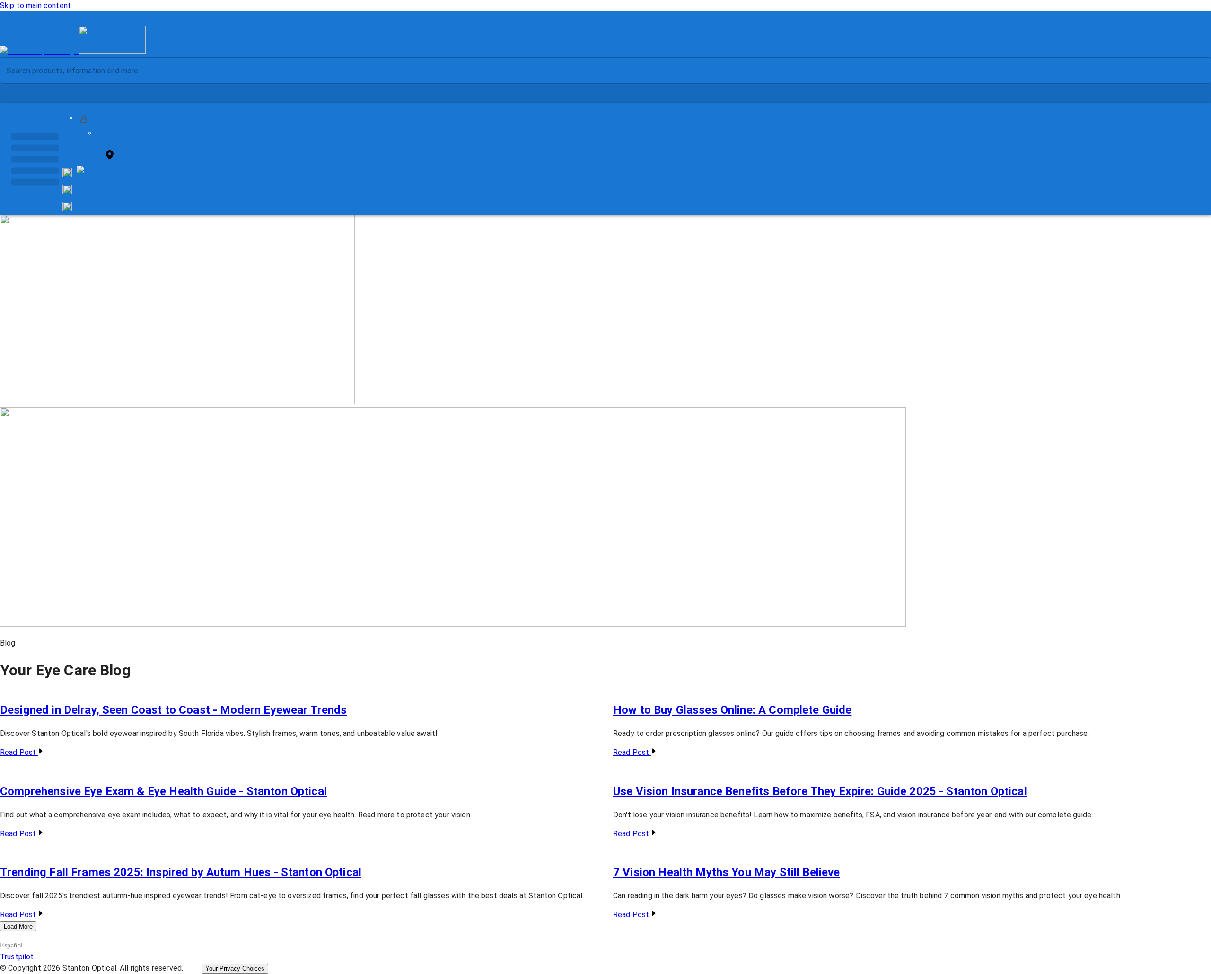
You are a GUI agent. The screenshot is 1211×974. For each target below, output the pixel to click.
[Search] (1196, 71)
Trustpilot (17, 956)
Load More (18, 926)
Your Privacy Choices (234, 968)
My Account (114, 119)
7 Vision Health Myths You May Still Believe (726, 872)
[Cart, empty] (67, 206)
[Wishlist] (67, 189)
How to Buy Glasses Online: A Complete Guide (732, 710)
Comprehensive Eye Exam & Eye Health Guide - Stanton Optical (163, 791)
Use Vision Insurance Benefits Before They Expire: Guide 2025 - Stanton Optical (820, 791)
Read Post (18, 752)
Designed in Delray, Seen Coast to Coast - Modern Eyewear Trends (173, 710)
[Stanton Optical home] (73, 51)
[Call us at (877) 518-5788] (80, 171)
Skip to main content (35, 5)
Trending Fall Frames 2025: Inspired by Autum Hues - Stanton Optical (180, 872)
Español (11, 945)
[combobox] (597, 71)
